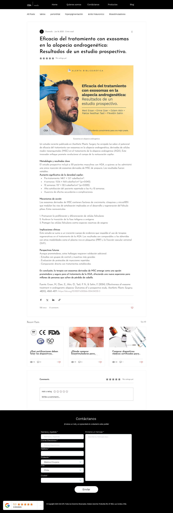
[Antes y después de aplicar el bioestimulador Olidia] (86, 337)
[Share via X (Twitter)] (47, 300)
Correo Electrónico (48, 440)
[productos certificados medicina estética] (127, 337)
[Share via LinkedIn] (53, 300)
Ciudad (44, 476)
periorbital (55, 14)
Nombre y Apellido (49, 432)
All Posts (31, 14)
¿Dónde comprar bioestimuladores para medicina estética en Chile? (85, 352)
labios (42, 14)
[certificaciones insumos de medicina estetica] (45, 337)
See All (143, 322)
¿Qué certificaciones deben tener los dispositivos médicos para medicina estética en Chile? (44, 352)
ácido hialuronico (96, 14)
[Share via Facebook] (41, 300)
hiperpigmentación (74, 14)
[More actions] (131, 31)
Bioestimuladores (117, 14)
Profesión (45, 457)
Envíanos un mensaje (94, 432)
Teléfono (44, 449)
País (43, 465)
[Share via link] (59, 300)
